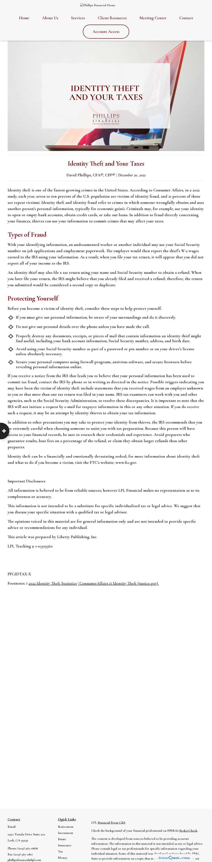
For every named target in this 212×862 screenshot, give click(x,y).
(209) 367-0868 (28, 848)
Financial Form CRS (111, 822)
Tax (60, 851)
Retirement (65, 827)
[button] (24, 18)
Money (62, 858)
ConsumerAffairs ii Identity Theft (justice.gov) (118, 583)
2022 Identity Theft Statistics (53, 583)
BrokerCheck (188, 831)
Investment (65, 833)
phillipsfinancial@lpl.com (24, 860)
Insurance (64, 845)
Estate (62, 839)
